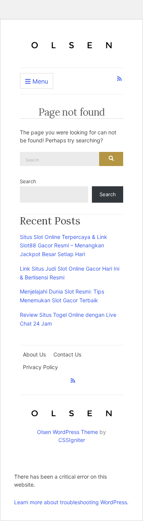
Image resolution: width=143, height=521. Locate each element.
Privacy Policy (40, 367)
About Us (34, 354)
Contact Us (67, 354)
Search (28, 181)
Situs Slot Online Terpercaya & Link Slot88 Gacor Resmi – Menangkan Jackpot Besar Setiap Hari (63, 246)
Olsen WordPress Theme (67, 432)
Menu (39, 81)
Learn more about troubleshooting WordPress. (71, 502)
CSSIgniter (71, 440)
